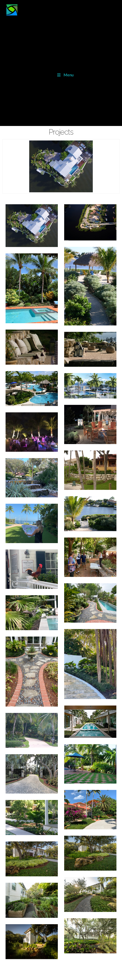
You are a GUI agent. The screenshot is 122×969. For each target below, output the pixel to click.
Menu (69, 75)
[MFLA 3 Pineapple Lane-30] (32, 941)
